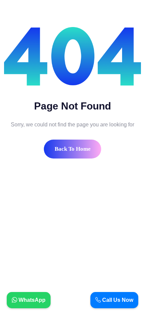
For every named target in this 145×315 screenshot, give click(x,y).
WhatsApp (31, 300)
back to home (73, 149)
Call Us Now (117, 300)
